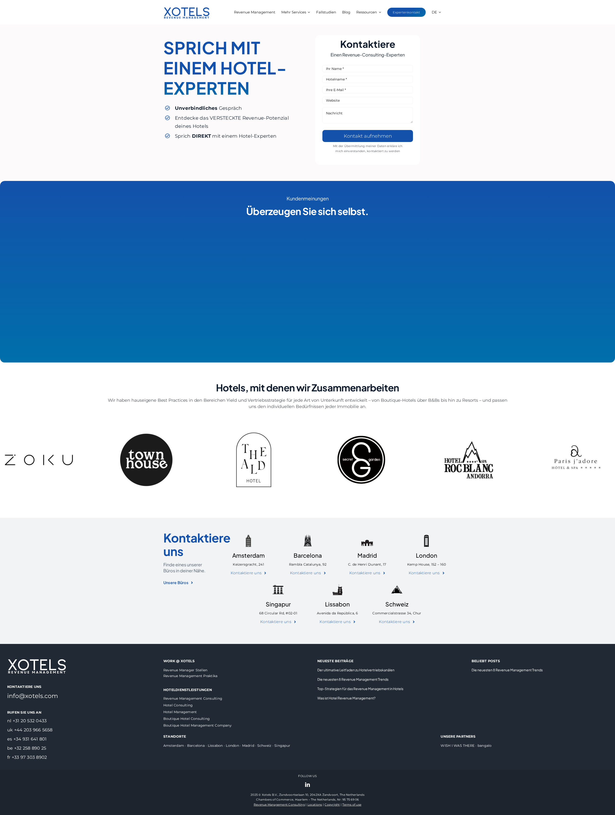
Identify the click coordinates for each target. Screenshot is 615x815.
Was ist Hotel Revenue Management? (346, 698)
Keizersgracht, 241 (248, 564)
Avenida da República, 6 (337, 613)
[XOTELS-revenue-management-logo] (186, 3)
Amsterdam (248, 555)
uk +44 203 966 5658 (30, 730)
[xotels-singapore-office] (278, 585)
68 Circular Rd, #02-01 (278, 613)
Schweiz (396, 604)
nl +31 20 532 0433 (27, 720)
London (426, 555)
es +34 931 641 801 (27, 739)
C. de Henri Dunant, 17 (367, 564)
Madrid (367, 555)
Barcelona (308, 555)
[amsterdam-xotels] (248, 536)
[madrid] (367, 536)
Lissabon (337, 604)
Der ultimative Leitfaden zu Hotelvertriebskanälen (355, 670)
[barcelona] (308, 536)
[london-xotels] (426, 536)
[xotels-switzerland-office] (397, 585)
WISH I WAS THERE (457, 745)
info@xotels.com (32, 695)
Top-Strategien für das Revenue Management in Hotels (360, 688)
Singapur (278, 604)
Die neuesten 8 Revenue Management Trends (352, 679)
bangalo (485, 745)
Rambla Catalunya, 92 (308, 564)
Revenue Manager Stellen (185, 670)
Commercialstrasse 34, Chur (396, 613)
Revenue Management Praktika (190, 676)
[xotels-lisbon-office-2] (338, 585)
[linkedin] (307, 784)
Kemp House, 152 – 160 (426, 564)
